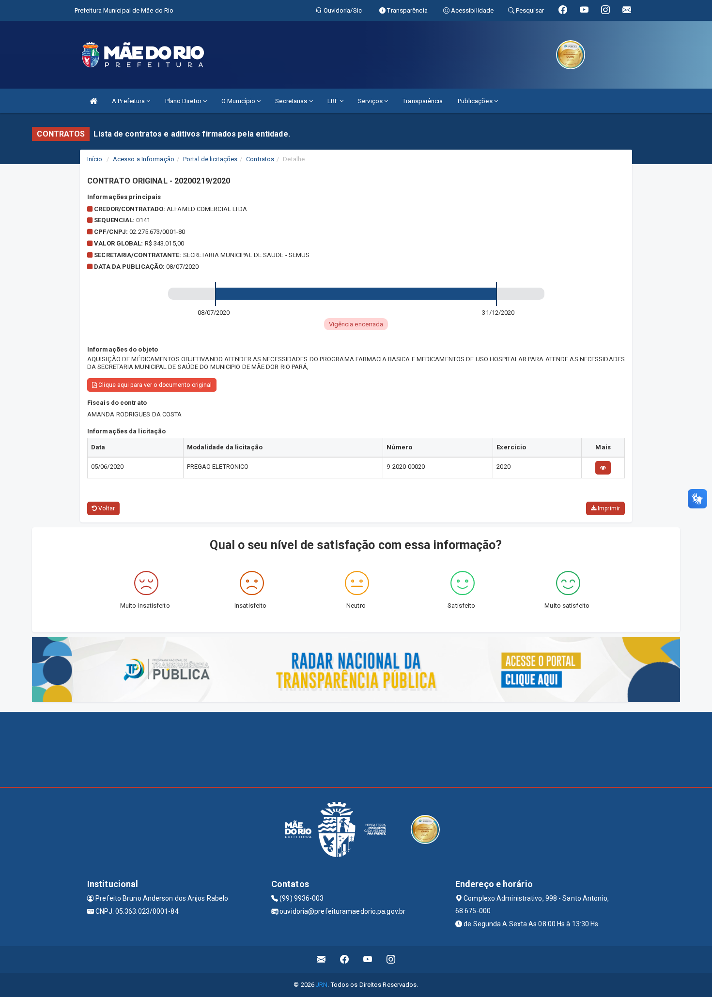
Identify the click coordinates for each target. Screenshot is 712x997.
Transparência (422, 101)
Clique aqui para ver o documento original (154, 385)
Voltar (106, 508)
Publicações (476, 101)
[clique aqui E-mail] (321, 959)
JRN (321, 984)
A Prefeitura (129, 101)
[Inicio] (93, 101)
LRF (333, 101)
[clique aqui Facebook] (344, 959)
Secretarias (292, 101)
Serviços (371, 101)
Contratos (260, 159)
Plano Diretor (184, 101)
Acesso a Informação (143, 159)
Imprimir (608, 508)
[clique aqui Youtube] (367, 959)
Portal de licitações (210, 159)
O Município (239, 101)
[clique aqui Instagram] (391, 959)
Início (95, 159)
